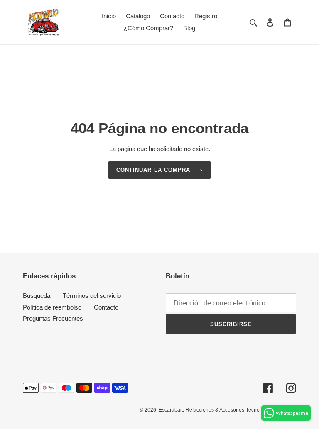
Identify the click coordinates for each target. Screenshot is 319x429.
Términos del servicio (92, 295)
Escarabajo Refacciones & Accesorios (201, 410)
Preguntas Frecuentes (53, 318)
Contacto (106, 307)
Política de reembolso (52, 307)
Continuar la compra (153, 170)
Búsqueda (36, 295)
